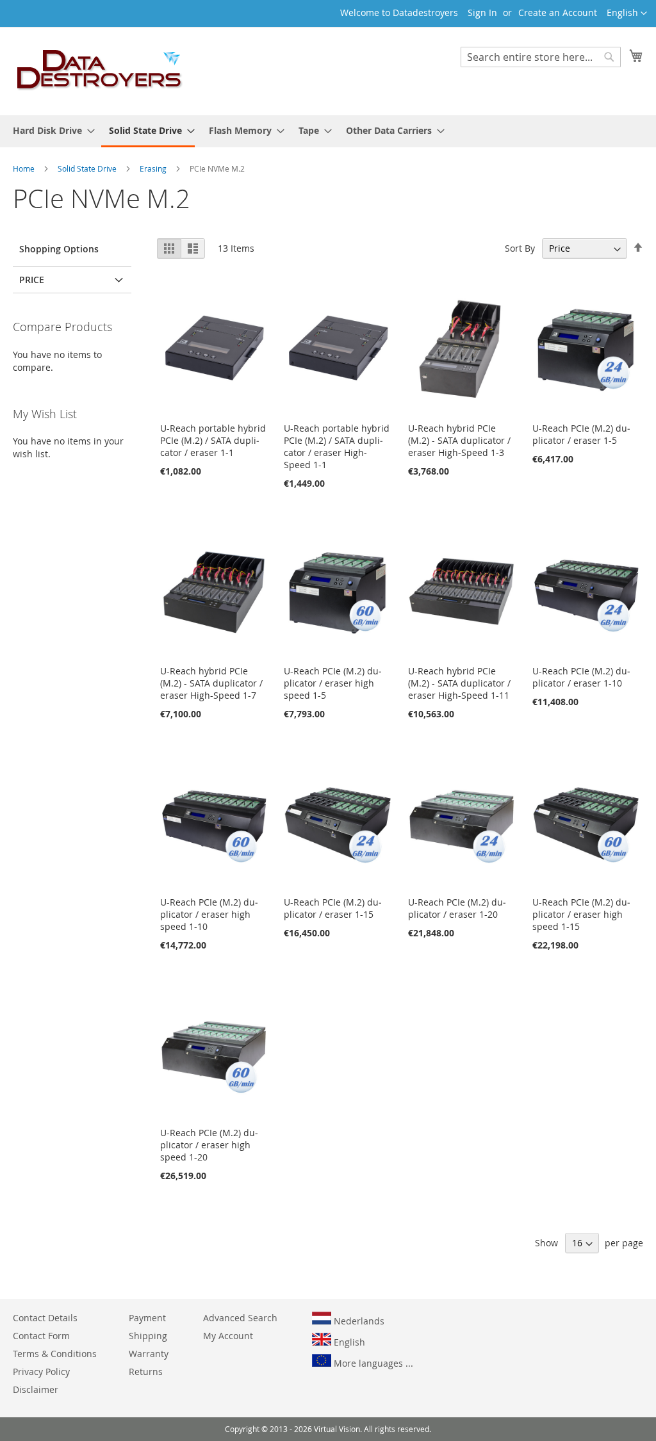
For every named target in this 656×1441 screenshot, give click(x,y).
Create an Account (557, 12)
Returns (146, 1371)
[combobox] (541, 57)
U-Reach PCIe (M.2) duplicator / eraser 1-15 (333, 908)
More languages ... (372, 1363)
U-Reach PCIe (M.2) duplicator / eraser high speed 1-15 (581, 914)
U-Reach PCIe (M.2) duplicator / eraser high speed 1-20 (209, 1145)
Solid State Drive (88, 168)
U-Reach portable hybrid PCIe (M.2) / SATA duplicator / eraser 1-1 (213, 440)
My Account (228, 1336)
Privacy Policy (41, 1371)
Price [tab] (31, 279)
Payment (147, 1318)
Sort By (520, 248)
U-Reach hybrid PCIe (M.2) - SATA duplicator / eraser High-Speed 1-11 (459, 683)
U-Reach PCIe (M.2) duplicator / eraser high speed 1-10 (209, 914)
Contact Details (45, 1318)
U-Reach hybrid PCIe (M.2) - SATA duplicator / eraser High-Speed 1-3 (459, 440)
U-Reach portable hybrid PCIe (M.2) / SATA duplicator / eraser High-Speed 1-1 (337, 446)
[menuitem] (50, 130)
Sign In (482, 12)
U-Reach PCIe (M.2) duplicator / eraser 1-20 (457, 908)
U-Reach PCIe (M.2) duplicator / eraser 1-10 (581, 677)
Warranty (148, 1353)
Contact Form (41, 1336)
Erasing (154, 168)
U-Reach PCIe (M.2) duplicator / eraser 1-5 (581, 434)
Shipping (148, 1336)
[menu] (328, 131)
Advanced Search (240, 1318)
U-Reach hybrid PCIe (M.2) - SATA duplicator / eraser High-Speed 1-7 (211, 683)
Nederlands (357, 1321)
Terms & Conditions (55, 1353)
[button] (627, 13)
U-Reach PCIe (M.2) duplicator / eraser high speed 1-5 (333, 683)
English (348, 1342)
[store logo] (100, 70)
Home (25, 168)
